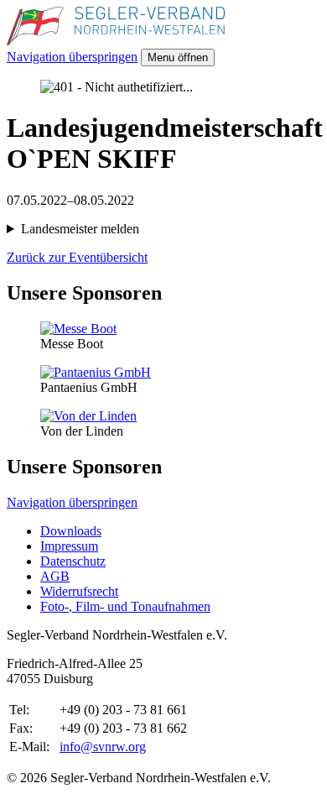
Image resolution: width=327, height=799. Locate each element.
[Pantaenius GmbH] (95, 372)
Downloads (70, 531)
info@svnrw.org (103, 746)
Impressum (69, 546)
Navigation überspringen (72, 57)
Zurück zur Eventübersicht (77, 257)
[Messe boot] (78, 328)
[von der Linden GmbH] (88, 416)
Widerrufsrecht (79, 591)
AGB (55, 576)
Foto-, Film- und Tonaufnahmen (125, 606)
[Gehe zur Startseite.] (116, 41)
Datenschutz (73, 561)
